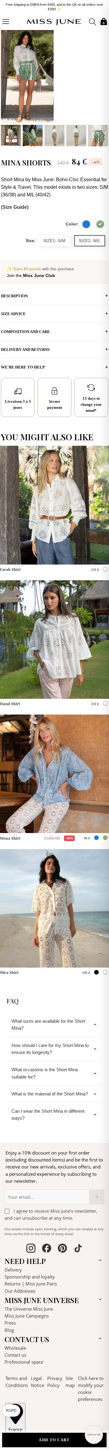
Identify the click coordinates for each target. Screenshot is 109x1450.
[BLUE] (86, 222)
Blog (9, 1328)
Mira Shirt (9, 970)
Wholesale (15, 1346)
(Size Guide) (14, 205)
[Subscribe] (96, 1194)
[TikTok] (78, 1247)
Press (10, 1321)
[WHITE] (105, 567)
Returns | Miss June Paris (31, 1281)
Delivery (13, 1268)
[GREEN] (100, 222)
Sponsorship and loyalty (30, 1275)
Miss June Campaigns (27, 1314)
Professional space (24, 1360)
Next (102, 85)
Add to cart (54, 1440)
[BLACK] (96, 970)
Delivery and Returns (25, 347)
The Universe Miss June (29, 1307)
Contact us (15, 1353)
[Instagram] (30, 1247)
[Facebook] (46, 1247)
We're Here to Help (23, 365)
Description (14, 294)
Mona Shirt (10, 835)
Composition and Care (25, 329)
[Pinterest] (62, 1247)
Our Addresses (20, 1289)
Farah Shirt (10, 566)
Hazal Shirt (10, 701)
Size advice (13, 311)
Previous (7, 85)
